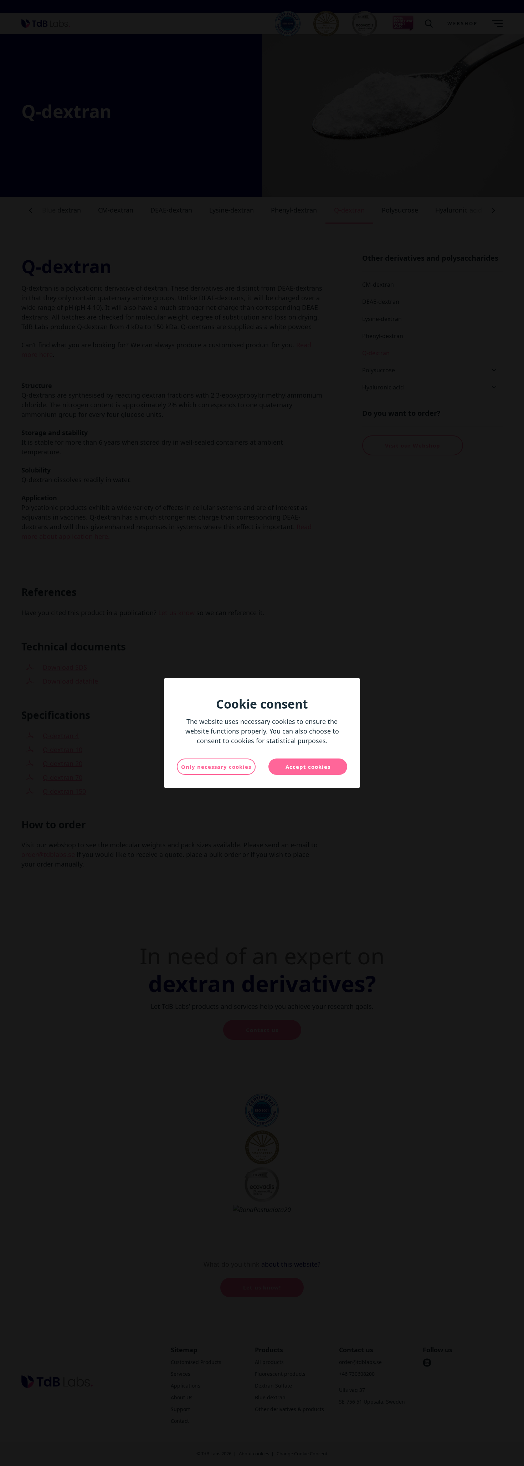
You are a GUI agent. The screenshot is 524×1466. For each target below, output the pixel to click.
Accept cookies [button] (308, 766)
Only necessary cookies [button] (216, 766)
